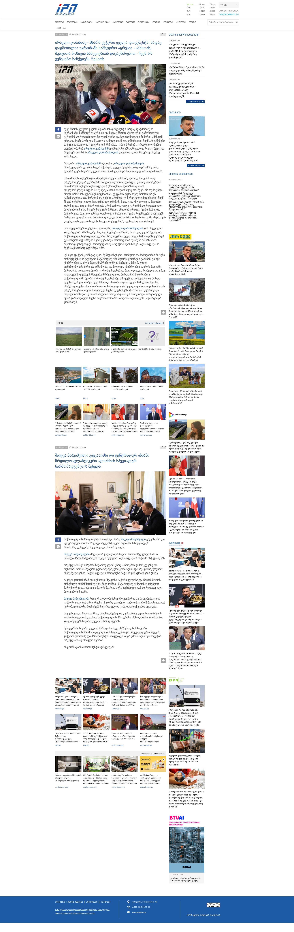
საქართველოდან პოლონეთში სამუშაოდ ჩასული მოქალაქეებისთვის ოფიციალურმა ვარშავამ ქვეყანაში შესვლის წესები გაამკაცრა (152, 741)
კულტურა (181, 22)
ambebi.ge (59, 709)
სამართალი (86, 22)
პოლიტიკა (72, 22)
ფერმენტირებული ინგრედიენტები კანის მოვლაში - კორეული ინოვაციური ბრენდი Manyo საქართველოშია (151, 780)
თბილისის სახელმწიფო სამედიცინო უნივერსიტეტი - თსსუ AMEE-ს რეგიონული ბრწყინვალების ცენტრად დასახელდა (184, 51)
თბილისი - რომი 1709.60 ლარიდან (151, 387)
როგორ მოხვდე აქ (154, 323)
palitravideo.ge (61, 435)
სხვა (59, 28)
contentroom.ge (61, 787)
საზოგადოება (102, 22)
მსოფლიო (118, 22)
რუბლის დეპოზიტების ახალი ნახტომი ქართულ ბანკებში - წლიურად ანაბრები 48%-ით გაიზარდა (184, 760)
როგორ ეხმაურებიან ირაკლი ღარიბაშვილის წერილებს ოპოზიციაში (123, 736)
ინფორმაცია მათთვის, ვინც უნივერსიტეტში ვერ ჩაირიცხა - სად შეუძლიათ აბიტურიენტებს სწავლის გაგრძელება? (68, 702)
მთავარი (59, 22)
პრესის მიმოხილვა (181, 173)
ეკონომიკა (143, 22)
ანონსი (192, 22)
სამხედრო (168, 22)
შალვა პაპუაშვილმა (77, 554)
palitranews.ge (117, 745)
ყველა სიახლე (194, 102)
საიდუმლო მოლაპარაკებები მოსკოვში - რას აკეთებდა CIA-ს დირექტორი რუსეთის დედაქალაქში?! (186, 269)
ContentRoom (158, 753)
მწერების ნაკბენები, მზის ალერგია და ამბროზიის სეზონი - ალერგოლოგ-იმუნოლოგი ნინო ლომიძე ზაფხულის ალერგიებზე (96, 780)
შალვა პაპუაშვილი (133, 539)
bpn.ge (190, 4)
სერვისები (92, 902)
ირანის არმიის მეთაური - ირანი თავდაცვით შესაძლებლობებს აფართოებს (187, 70)
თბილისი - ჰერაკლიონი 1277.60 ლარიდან (95, 387)
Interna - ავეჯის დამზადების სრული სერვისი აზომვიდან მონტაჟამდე (68, 778)
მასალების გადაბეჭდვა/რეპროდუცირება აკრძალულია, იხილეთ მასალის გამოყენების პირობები (82, 911)
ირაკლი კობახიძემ (96, 148)
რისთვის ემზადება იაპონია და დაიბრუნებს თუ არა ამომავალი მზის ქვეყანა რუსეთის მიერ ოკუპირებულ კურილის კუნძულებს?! (186, 397)
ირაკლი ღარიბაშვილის (102, 152)
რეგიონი (130, 22)
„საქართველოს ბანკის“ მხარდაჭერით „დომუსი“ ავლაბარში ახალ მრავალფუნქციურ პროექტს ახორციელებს (184, 90)
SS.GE (60, 323)
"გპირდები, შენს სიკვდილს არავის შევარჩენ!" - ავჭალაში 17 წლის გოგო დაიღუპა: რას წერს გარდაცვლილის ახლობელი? (68, 430)
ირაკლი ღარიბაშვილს (129, 163)
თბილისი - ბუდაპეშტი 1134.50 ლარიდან (122, 387)
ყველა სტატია (195, 165)
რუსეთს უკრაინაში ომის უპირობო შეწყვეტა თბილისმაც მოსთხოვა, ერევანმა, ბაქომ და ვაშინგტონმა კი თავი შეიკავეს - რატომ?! (186, 311)
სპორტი (156, 22)
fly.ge (57, 398)
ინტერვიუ (175, 112)
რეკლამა (105, 902)
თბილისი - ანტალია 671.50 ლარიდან (68, 387)
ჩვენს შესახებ (75, 902)
